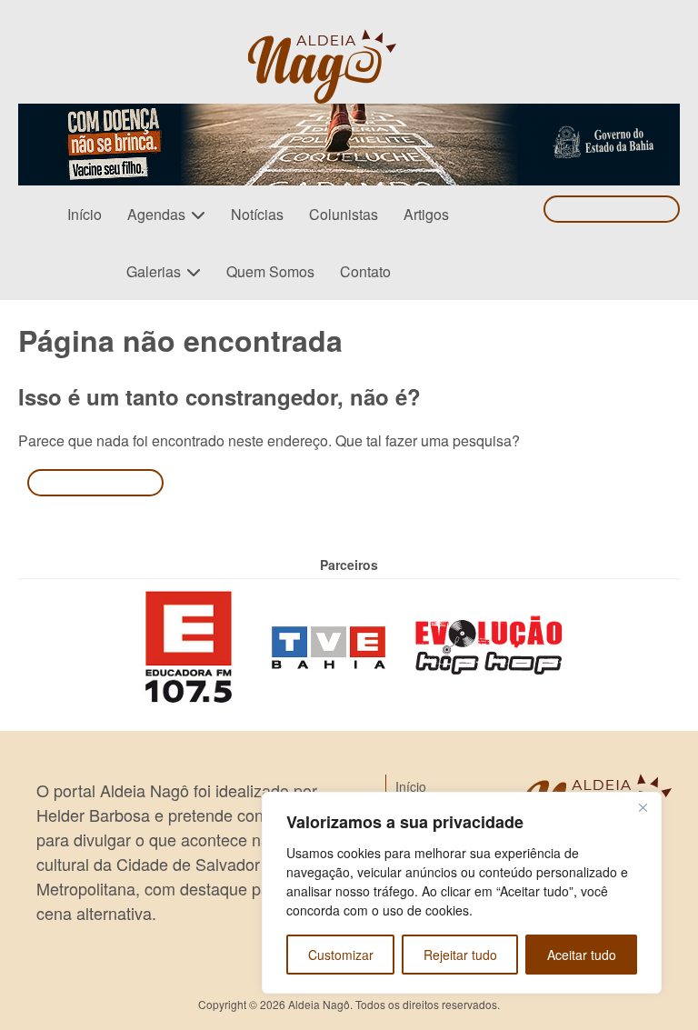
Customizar (341, 954)
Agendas (156, 214)
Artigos (426, 214)
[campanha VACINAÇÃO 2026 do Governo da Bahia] (349, 114)
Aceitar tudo (581, 954)
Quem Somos (270, 271)
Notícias (257, 214)
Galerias (153, 271)
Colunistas (343, 214)
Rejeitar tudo (460, 954)
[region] (462, 893)
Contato (365, 271)
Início (84, 214)
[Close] (642, 807)
